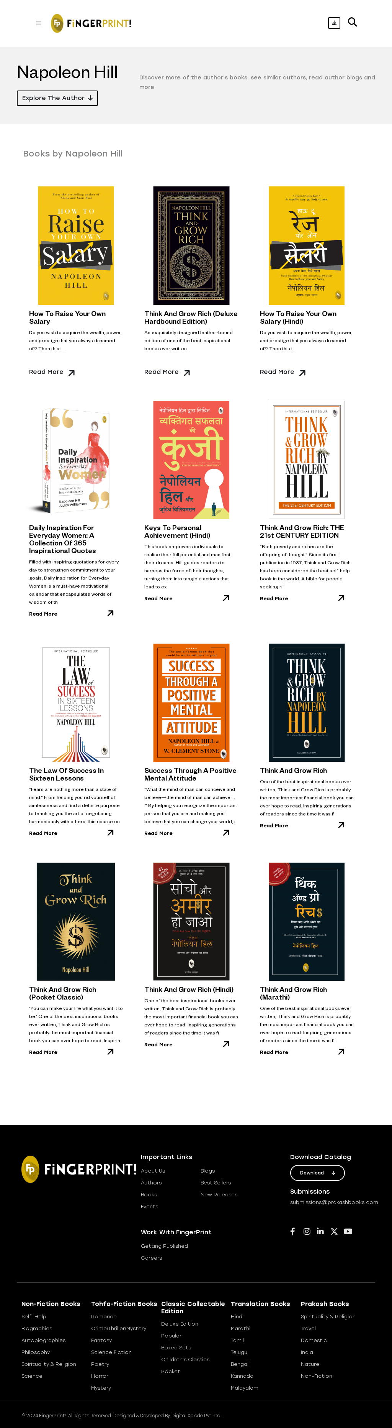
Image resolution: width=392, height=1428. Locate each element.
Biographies (36, 1328)
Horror (99, 1376)
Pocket (170, 1371)
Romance (104, 1316)
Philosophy (35, 1352)
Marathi (240, 1328)
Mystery (101, 1388)
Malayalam (244, 1388)
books (149, 1194)
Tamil (237, 1340)
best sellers (216, 1183)
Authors (151, 1183)
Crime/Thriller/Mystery (118, 1328)
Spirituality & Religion (48, 1364)
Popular (171, 1336)
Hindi (237, 1316)
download (312, 1173)
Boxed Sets (176, 1348)
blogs (208, 1171)
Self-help (33, 1316)
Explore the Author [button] (54, 98)
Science (31, 1376)
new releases (219, 1194)
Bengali (240, 1364)
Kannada (242, 1376)
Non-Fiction (316, 1376)
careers (151, 1258)
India (307, 1352)
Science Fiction (111, 1352)
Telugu (239, 1352)
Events (149, 1206)
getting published (164, 1246)
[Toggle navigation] (39, 23)
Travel (308, 1328)
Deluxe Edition (179, 1324)
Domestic (314, 1340)
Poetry (100, 1364)
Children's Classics (185, 1359)
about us (153, 1171)
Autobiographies (43, 1340)
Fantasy (101, 1340)
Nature (310, 1364)
